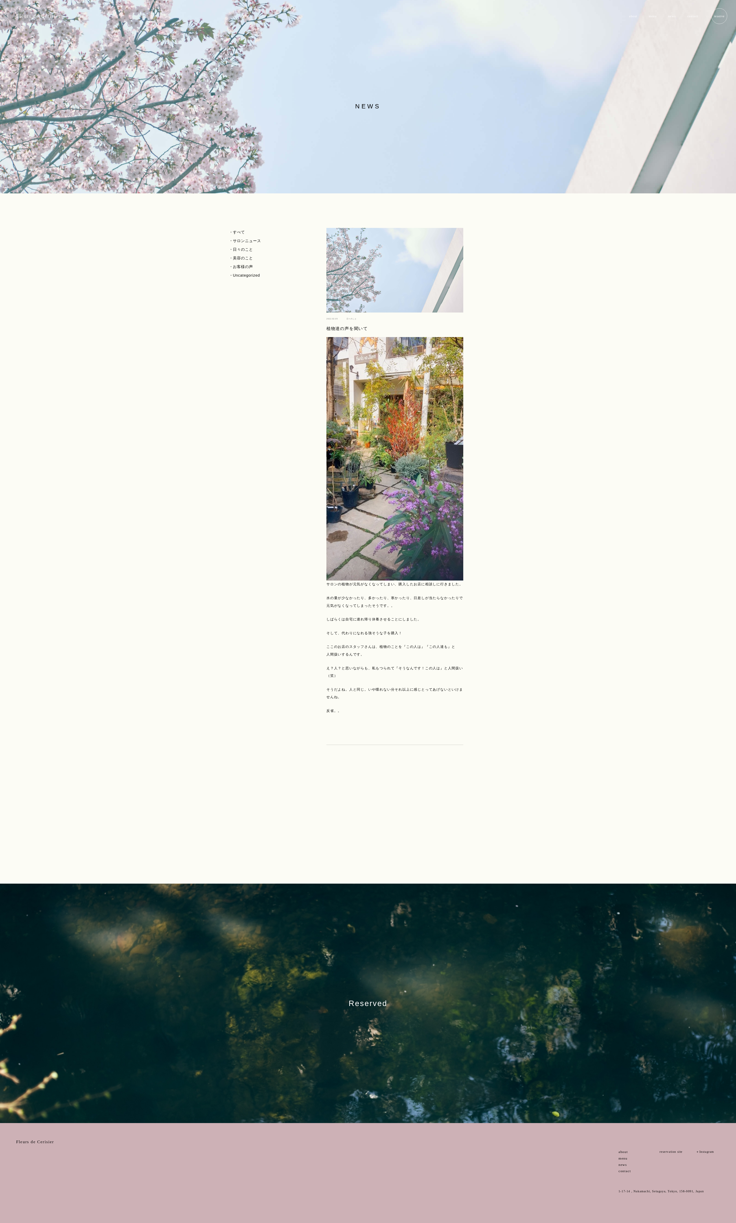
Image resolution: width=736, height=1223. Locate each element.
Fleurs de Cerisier (38, 16)
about (633, 16)
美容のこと (243, 258)
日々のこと (243, 249)
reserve (719, 16)
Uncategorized (246, 275)
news (672, 16)
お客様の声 (243, 267)
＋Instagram (705, 1151)
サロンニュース (247, 241)
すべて (239, 232)
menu (653, 16)
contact (692, 16)
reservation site (671, 1151)
